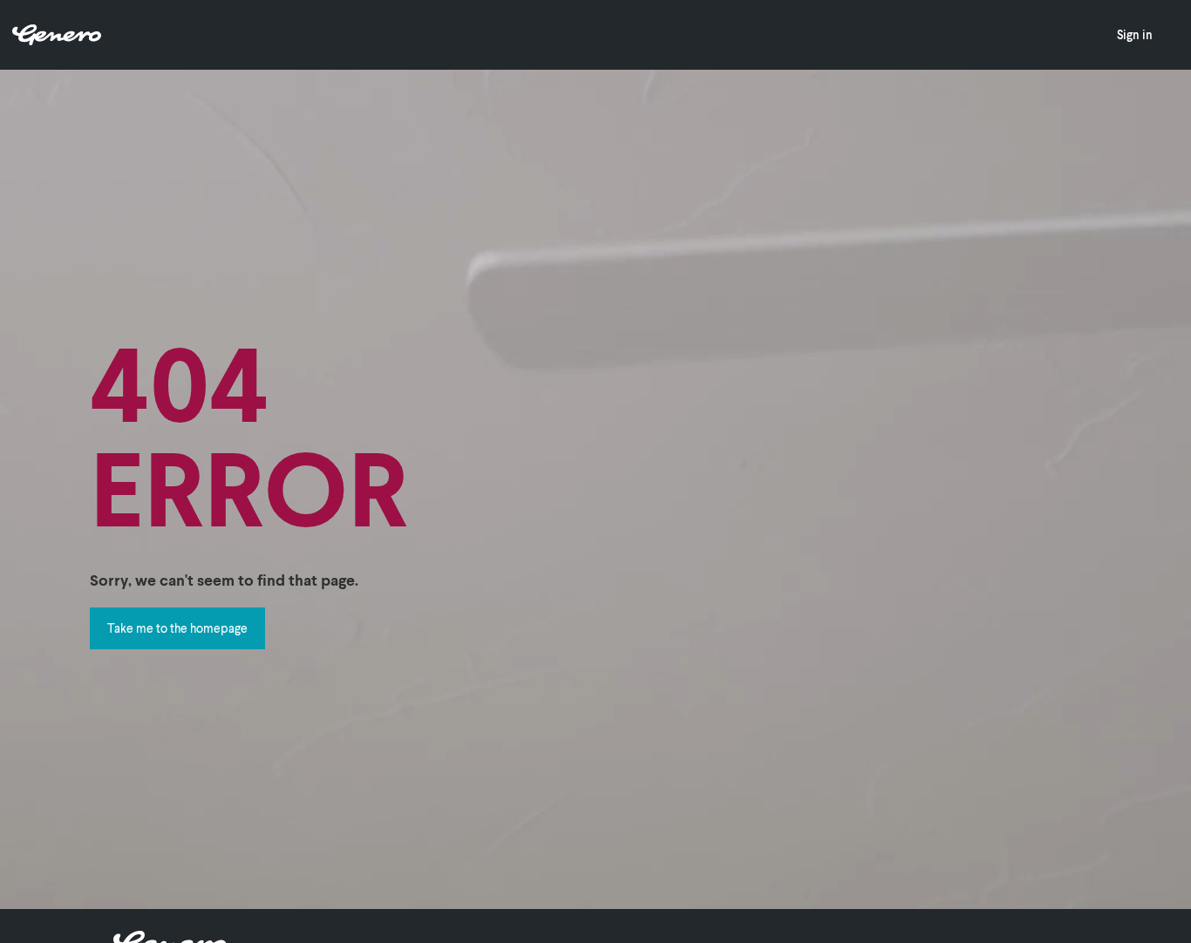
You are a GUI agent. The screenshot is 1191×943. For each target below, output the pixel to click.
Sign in (1135, 34)
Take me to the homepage (177, 628)
